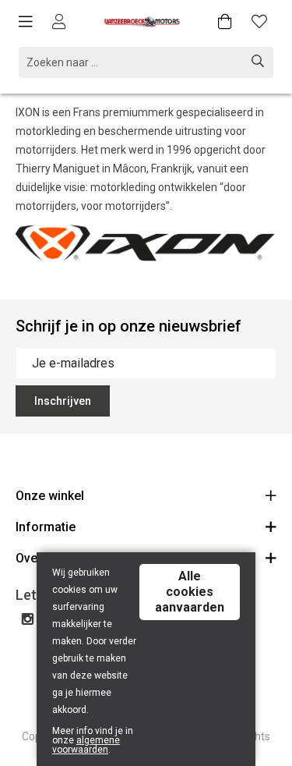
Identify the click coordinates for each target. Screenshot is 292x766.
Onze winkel (50, 495)
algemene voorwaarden (86, 745)
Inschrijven (62, 401)
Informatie (46, 527)
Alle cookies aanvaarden (189, 592)
